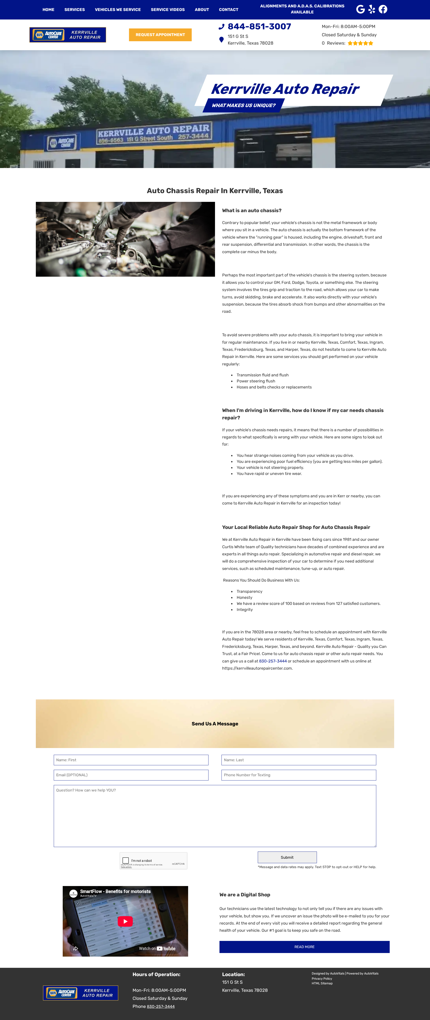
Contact (228, 9)
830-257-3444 (273, 661)
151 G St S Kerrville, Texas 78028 (250, 40)
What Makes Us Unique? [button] (244, 105)
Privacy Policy (322, 979)
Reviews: (333, 43)
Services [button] (74, 9)
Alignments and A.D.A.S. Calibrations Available (302, 9)
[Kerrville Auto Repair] (67, 35)
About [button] (202, 9)
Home (48, 9)
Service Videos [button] (168, 9)
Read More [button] (305, 947)
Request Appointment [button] (160, 34)
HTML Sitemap (322, 983)
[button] (360, 9)
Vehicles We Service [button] (118, 9)
